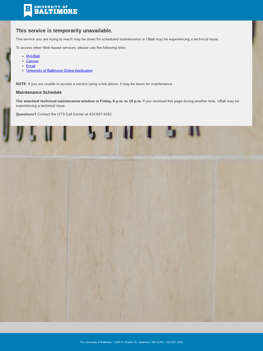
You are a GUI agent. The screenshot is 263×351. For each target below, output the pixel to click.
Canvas (32, 61)
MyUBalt (33, 56)
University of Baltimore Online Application (59, 70)
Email (30, 66)
